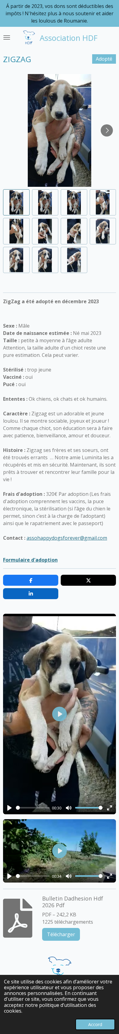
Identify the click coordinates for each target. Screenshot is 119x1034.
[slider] (33, 808)
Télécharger (61, 934)
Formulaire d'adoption (30, 559)
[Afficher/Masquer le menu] (6, 37)
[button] (16, 202)
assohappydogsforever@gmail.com (67, 538)
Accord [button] (95, 1024)
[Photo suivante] (107, 130)
